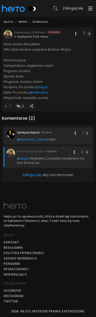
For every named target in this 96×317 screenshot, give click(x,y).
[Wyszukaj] (55, 8)
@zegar (41, 87)
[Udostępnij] (31, 106)
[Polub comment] (87, 133)
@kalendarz (38, 92)
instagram (13, 296)
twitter (11, 301)
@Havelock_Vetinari (33, 139)
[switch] (32, 8)
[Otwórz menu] (90, 8)
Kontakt (11, 242)
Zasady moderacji (20, 258)
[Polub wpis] (90, 33)
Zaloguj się (73, 8)
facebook (12, 290)
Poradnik (12, 264)
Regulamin (13, 247)
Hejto (8, 22)
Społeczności (16, 269)
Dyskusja (40, 22)
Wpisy (22, 22)
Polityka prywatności (24, 253)
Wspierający (15, 274)
